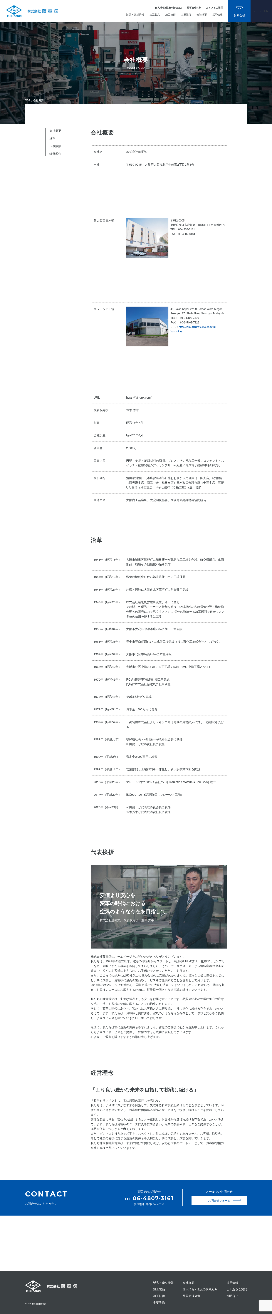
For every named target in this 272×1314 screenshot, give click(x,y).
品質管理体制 (194, 7)
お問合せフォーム (219, 1200)
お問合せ (239, 15)
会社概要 (202, 14)
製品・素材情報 (135, 14)
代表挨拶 (55, 146)
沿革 (52, 138)
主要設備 (186, 14)
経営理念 (55, 154)
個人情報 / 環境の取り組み (200, 1289)
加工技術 (170, 14)
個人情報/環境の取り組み (168, 7)
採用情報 (217, 14)
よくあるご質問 (214, 7)
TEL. (149, 1199)
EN (266, 11)
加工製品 (155, 14)
